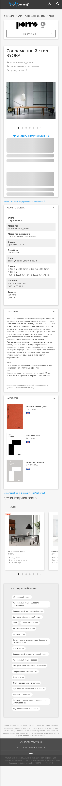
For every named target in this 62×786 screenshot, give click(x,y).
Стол (15, 622)
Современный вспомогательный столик (30, 654)
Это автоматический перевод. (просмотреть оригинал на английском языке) (27, 386)
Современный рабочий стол (25, 671)
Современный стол (30, 622)
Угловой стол (18, 648)
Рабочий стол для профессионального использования (29, 701)
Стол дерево (18, 677)
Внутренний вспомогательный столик (29, 665)
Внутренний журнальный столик (27, 617)
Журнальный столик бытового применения (26, 604)
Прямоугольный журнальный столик (29, 688)
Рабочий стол (19, 634)
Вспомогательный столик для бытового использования (30, 641)
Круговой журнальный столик (25, 708)
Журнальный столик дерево (25, 660)
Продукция (29, 33)
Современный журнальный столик (28, 611)
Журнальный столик (21, 597)
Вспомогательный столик (24, 628)
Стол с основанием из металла (26, 683)
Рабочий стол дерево (22, 694)
